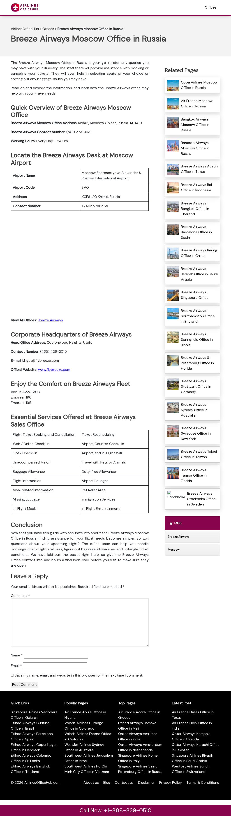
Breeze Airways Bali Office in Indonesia (197, 187)
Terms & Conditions (202, 782)
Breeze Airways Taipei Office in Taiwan (199, 454)
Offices (211, 7)
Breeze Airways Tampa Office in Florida (194, 475)
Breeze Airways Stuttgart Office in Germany (196, 386)
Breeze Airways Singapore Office (194, 295)
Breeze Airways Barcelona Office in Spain (196, 232)
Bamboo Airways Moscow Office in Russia (195, 148)
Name (17, 655)
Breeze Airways (50, 320)
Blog (106, 782)
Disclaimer (146, 782)
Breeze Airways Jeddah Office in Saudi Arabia (199, 274)
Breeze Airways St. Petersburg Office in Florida (197, 363)
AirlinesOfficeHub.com (42, 782)
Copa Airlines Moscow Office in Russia (199, 85)
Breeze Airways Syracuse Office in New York (196, 433)
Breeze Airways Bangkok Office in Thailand (195, 208)
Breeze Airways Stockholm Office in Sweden (201, 499)
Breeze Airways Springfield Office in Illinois (197, 339)
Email (16, 665)
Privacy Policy (170, 782)
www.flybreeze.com (54, 369)
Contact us (124, 782)
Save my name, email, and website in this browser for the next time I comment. (79, 675)
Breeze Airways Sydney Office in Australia (194, 410)
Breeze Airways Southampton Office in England (198, 316)
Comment (20, 595)
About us (91, 782)
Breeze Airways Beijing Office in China (199, 253)
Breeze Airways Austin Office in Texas (199, 169)
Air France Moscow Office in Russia (197, 103)
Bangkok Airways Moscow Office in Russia (195, 124)
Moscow (174, 550)
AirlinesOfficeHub (25, 28)
